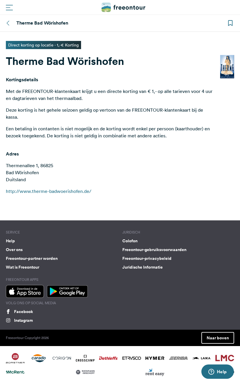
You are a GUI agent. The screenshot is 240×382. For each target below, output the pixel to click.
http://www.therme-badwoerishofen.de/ (48, 191)
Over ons (14, 250)
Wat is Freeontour (22, 267)
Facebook (23, 311)
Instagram (23, 320)
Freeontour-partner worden (32, 258)
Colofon (130, 241)
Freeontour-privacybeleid (147, 258)
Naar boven (218, 338)
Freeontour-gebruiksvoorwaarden (154, 250)
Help (10, 241)
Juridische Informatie (142, 267)
